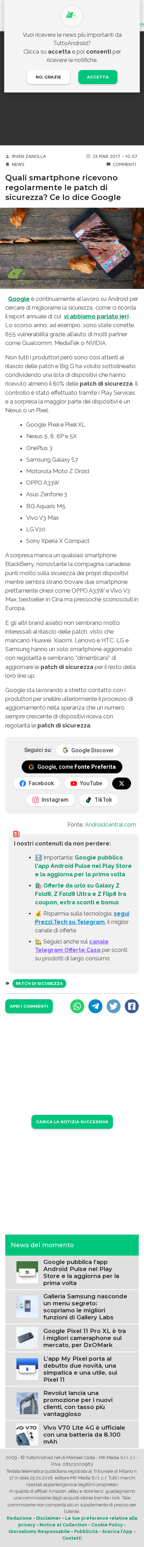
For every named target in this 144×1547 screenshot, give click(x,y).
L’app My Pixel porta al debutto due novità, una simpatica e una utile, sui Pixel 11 (80, 1369)
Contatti (72, 1538)
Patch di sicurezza (39, 983)
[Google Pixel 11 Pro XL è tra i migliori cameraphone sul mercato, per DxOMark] (27, 1337)
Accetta (98, 77)
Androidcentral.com (110, 824)
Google (19, 298)
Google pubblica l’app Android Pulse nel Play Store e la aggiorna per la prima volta (81, 1272)
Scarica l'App (117, 1531)
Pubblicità (86, 1531)
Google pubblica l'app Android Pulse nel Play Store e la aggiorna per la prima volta (83, 866)
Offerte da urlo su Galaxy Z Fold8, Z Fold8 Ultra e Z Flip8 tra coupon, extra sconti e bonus (80, 894)
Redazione (19, 1518)
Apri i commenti (29, 1006)
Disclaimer (48, 1518)
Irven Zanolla (29, 156)
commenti (124, 164)
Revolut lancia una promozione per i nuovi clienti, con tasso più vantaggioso (78, 1403)
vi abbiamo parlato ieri (96, 316)
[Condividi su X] (114, 1006)
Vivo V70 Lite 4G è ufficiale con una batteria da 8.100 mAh (84, 1434)
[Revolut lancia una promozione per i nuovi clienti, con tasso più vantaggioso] (27, 1403)
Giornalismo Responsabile (39, 1531)
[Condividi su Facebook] (132, 1006)
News (18, 164)
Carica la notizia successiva (72, 1121)
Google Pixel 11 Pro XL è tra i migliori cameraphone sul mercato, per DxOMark (84, 1337)
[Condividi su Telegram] (95, 1006)
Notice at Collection (63, 1524)
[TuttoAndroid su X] (121, 783)
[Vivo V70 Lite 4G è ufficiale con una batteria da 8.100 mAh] (27, 1434)
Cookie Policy (107, 1524)
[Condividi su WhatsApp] (77, 1006)
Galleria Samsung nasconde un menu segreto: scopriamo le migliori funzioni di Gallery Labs (85, 1307)
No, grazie (48, 77)
